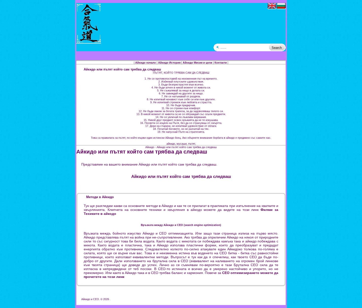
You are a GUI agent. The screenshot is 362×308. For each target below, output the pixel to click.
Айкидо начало (145, 62)
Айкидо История (169, 62)
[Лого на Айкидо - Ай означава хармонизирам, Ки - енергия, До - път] (88, 42)
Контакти (220, 62)
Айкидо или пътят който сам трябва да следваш (141, 152)
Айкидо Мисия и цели (197, 62)
